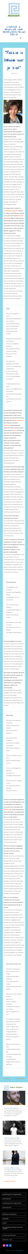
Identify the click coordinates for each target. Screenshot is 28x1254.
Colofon (5, 1223)
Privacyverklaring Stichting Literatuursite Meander (13, 1228)
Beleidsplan (6, 1218)
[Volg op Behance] (7, 1245)
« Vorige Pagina (9, 1181)
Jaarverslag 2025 (7, 1198)
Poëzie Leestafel (17, 420)
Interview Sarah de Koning (11, 1168)
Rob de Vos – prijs (7, 1239)
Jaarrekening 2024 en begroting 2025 (12, 1203)
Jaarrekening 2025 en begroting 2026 (12, 1194)
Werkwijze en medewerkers (10, 1214)
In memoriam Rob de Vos (9, 1235)
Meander (7, 425)
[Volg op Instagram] (4, 1245)
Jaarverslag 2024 (7, 1207)
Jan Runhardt (19, 1250)
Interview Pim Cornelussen (11, 1108)
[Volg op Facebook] (10, 1245)
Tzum (14, 430)
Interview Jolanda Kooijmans (12, 1138)
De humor (7, 539)
